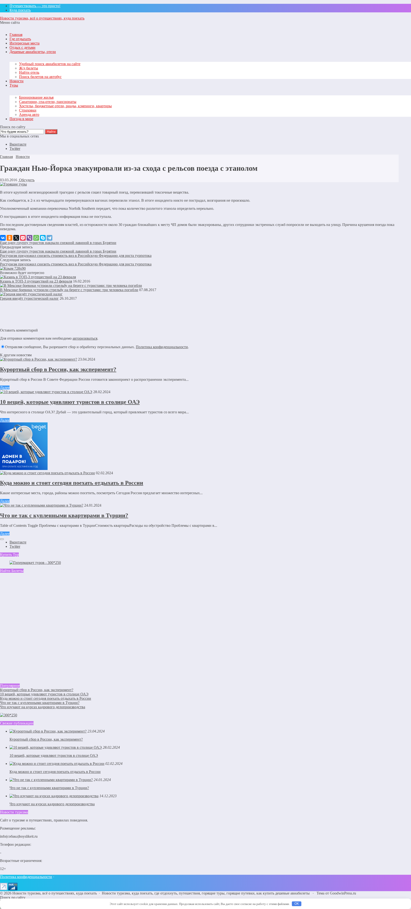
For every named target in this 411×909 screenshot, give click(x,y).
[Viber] (29, 238)
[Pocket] (23, 238)
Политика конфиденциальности (162, 347)
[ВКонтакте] (3, 238)
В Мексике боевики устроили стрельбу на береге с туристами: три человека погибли (69, 290)
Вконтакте (18, 144)
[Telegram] (49, 238)
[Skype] (43, 238)
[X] (16, 238)
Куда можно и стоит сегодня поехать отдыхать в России (71, 483)
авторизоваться (85, 338)
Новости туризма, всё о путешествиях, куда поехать (42, 18)
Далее (5, 388)
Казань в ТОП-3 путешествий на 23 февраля (36, 281)
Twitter (15, 149)
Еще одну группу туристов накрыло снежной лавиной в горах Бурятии (58, 243)
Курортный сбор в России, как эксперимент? (58, 369)
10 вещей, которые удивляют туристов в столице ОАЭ (70, 402)
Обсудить (26, 180)
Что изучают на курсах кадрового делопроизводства (42, 707)
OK (296, 903)
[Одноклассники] (9, 238)
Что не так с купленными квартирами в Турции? (64, 515)
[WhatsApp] (36, 238)
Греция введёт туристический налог (29, 298)
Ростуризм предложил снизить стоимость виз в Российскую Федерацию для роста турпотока (76, 256)
